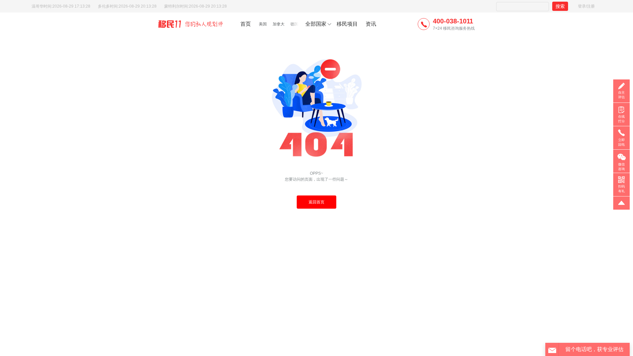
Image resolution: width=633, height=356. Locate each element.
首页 (245, 24)
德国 (294, 24)
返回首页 (316, 202)
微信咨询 (621, 167)
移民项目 (347, 24)
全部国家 (315, 24)
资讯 (371, 24)
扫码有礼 (621, 189)
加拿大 (279, 24)
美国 (263, 24)
